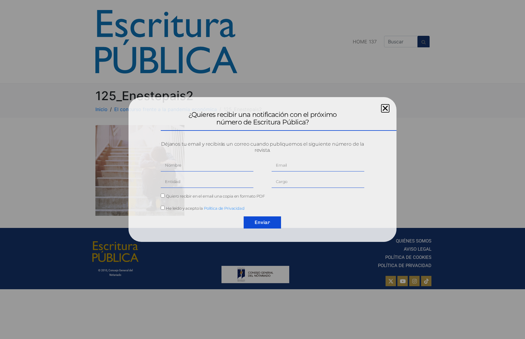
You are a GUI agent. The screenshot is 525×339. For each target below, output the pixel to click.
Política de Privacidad (224, 208)
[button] (385, 108)
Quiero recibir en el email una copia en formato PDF (215, 196)
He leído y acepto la (205, 208)
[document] (262, 169)
